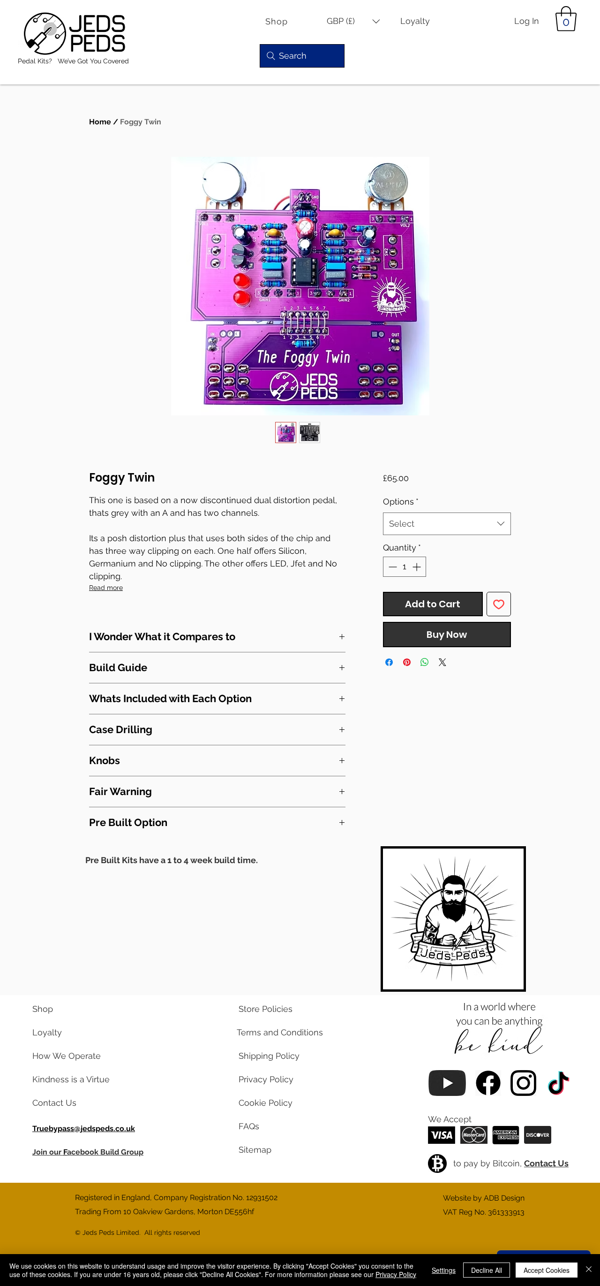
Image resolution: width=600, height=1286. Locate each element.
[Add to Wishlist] (499, 604)
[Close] (588, 1270)
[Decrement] (391, 566)
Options (401, 501)
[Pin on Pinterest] (406, 662)
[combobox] (447, 524)
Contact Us (546, 1163)
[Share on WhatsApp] (424, 662)
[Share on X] (442, 662)
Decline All (486, 1270)
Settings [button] (444, 1270)
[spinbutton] (404, 566)
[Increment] (417, 566)
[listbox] (353, 21)
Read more (106, 587)
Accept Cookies (547, 1270)
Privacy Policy (395, 1274)
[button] (353, 21)
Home (100, 121)
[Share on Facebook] (389, 662)
